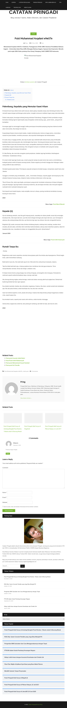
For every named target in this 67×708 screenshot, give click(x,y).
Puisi (7, 2)
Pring (26, 43)
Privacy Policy (39, 704)
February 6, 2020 (17, 445)
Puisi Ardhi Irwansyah (58, 239)
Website (4, 502)
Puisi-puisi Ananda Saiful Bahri (15, 358)
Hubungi (8, 7)
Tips (60, 2)
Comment (5, 467)
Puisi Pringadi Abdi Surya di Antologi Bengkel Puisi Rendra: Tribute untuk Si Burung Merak (13, 429)
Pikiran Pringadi (37, 2)
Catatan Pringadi (33, 12)
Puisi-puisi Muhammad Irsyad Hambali (17, 363)
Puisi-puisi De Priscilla (13, 365)
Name (4, 492)
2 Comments (34, 371)
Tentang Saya (17, 7)
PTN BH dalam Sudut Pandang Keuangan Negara (17, 599)
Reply (8, 453)
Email (4, 497)
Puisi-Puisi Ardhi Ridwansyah (15, 360)
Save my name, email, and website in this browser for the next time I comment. (21, 506)
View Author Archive (26, 398)
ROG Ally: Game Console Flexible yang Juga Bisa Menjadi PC (20, 584)
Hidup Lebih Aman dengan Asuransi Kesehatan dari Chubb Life (20, 606)
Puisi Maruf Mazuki (59, 204)
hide (12, 90)
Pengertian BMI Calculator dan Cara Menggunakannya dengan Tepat (22, 591)
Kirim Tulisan (27, 7)
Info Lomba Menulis (50, 2)
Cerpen (14, 2)
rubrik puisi (26, 371)
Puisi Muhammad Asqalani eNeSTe (13, 371)
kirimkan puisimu (30, 82)
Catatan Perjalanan (24, 2)
